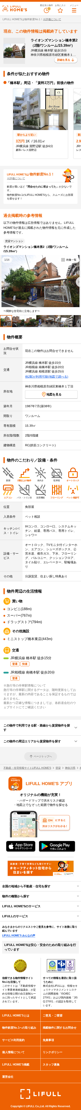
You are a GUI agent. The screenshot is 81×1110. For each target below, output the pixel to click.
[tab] (6, 321)
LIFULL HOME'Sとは (15, 1015)
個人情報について (13, 1052)
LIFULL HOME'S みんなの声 (18, 935)
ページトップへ (43, 756)
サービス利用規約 (13, 1040)
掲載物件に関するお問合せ (59, 1027)
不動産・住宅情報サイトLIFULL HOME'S (27, 767)
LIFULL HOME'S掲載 (15, 1064)
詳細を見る (63, 59)
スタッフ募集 (51, 1064)
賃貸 (58, 767)
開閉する (75, 886)
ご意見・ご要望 (52, 1015)
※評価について (52, 19)
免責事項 (48, 1040)
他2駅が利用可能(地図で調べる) (46, 376)
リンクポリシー (52, 1052)
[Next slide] (78, 282)
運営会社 (7, 1076)
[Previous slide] (2, 282)
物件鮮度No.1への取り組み (19, 1027)
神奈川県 (70, 767)
